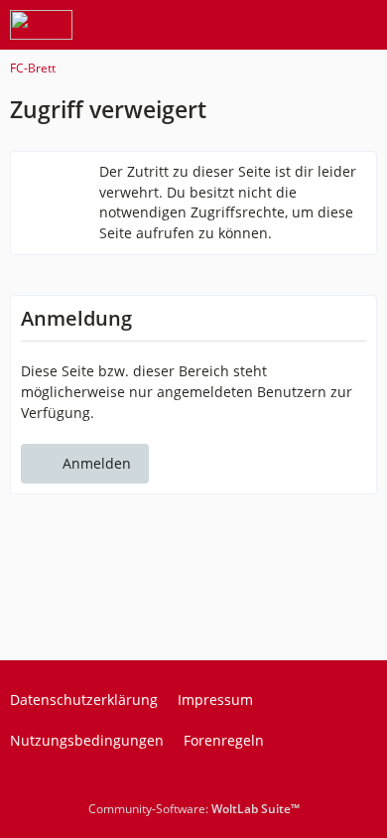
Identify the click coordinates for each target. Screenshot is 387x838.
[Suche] (262, 25)
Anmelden (97, 463)
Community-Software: (194, 808)
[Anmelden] (311, 25)
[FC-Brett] (41, 25)
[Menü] (361, 25)
